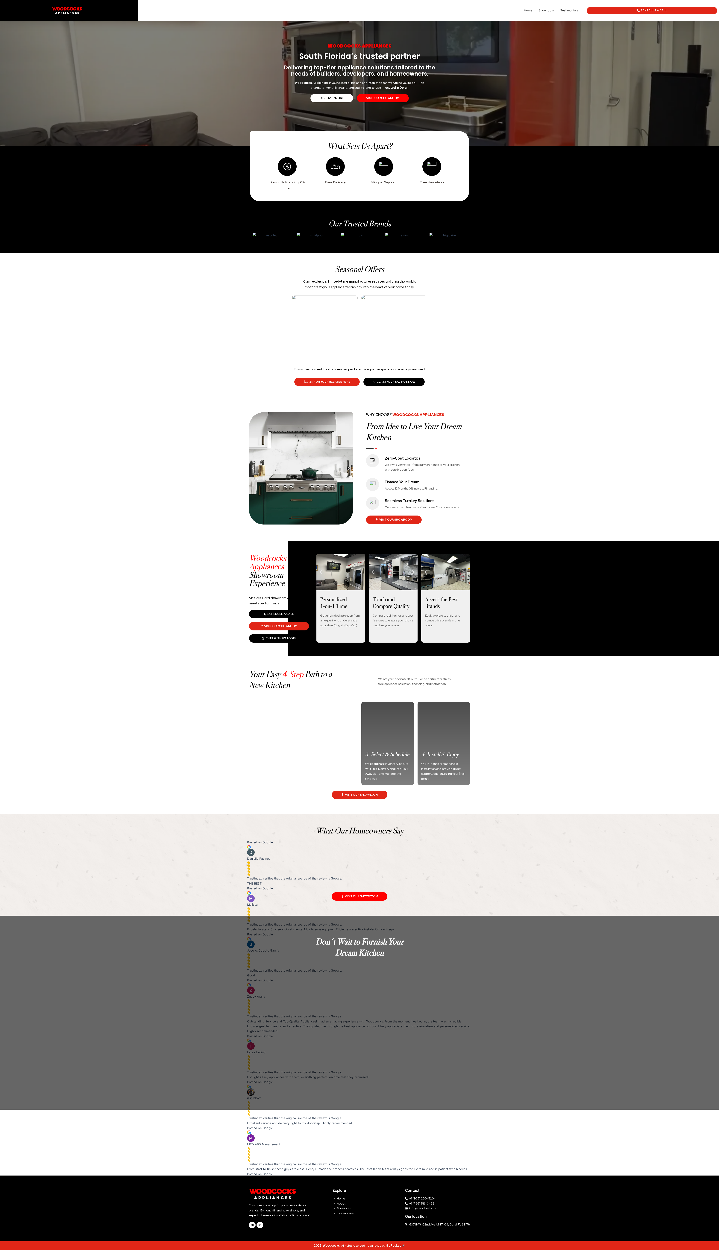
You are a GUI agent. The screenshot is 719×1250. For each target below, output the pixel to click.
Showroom (546, 10)
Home (528, 10)
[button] (253, 468)
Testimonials (569, 10)
